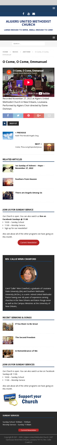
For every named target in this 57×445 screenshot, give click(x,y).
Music (15, 52)
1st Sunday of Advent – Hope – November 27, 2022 (29, 166)
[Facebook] (23, 13)
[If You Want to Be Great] (8, 327)
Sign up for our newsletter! (16, 228)
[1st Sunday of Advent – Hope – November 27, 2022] (8, 168)
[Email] (33, 13)
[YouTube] (28, 13)
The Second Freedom (25, 337)
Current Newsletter (28, 242)
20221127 (13, 123)
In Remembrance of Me (26, 351)
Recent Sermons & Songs (17, 317)
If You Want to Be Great (26, 324)
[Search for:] (28, 43)
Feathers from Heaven (26, 179)
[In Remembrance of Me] (8, 354)
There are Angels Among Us (28, 192)
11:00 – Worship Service (15, 225)
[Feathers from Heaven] (8, 182)
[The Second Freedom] (8, 340)
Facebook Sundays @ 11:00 (15, 219)
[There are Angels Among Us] (8, 196)
